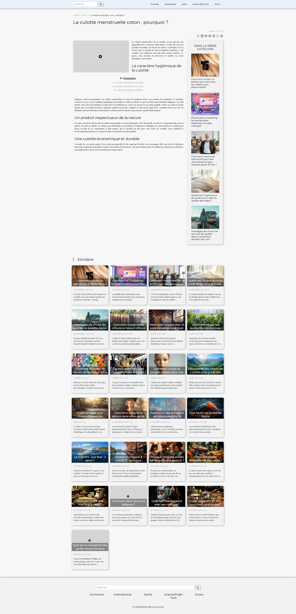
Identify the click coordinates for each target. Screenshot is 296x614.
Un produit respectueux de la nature (128, 86)
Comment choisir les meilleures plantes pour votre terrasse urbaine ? (205, 328)
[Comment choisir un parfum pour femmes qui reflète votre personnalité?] (205, 65)
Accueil (76, 15)
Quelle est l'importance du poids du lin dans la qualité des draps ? (204, 198)
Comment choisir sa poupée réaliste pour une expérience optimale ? (166, 372)
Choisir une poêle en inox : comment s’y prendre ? (205, 502)
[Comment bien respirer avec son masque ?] (167, 496)
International (170, 4)
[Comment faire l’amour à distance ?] (128, 496)
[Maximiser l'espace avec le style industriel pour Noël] (167, 320)
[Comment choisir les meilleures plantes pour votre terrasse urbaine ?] (205, 320)
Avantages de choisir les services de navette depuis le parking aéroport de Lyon (204, 235)
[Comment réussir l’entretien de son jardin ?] (205, 452)
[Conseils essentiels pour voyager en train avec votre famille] (128, 364)
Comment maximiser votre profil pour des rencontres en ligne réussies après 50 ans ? (204, 160)
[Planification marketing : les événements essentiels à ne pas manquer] (205, 103)
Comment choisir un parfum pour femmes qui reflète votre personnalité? (203, 83)
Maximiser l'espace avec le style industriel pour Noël (167, 326)
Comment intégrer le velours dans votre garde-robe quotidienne (128, 416)
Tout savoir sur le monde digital (205, 414)
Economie (154, 4)
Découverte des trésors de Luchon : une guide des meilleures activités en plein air (205, 374)
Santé (184, 4)
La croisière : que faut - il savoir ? (90, 458)
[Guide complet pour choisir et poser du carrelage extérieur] (90, 408)
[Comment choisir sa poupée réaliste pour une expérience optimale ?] (167, 364)
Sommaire (129, 78)
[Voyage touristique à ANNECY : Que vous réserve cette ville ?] (128, 452)
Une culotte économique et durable (128, 90)
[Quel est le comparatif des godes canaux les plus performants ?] (90, 540)
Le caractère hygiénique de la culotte (128, 82)
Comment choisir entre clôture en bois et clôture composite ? (128, 328)
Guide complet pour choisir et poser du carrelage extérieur (90, 416)
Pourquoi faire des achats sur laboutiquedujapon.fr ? (167, 458)
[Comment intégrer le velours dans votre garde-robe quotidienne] (128, 408)
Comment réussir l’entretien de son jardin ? (205, 458)
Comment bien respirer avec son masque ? (167, 502)
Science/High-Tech (201, 4)
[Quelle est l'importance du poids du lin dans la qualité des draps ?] (205, 181)
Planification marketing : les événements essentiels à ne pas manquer (204, 121)
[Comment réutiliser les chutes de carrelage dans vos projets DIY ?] (90, 364)
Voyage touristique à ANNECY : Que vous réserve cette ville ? (128, 460)
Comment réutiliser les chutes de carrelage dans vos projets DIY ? (90, 372)
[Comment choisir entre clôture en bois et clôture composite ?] (128, 320)
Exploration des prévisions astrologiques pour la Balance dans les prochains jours (167, 418)
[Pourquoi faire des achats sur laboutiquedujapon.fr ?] (167, 452)
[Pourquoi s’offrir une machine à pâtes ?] (90, 496)
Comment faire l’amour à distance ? (128, 502)
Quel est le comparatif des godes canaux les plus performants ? (90, 549)
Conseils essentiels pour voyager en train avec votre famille (128, 372)
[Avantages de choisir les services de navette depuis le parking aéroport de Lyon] (205, 217)
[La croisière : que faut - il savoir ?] (90, 452)
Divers (217, 4)
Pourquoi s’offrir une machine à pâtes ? (90, 502)
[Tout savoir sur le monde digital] (205, 408)
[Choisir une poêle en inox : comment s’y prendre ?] (205, 496)
